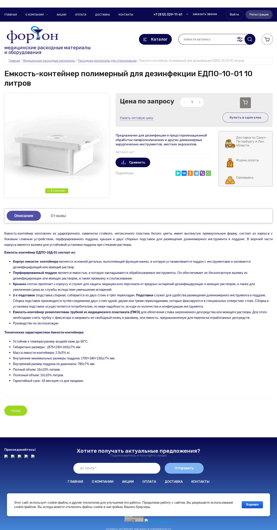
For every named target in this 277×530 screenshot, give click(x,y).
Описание (23, 215)
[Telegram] (196, 173)
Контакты (126, 14)
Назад (16, 411)
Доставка (102, 14)
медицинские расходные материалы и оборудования (47, 50)
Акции (61, 14)
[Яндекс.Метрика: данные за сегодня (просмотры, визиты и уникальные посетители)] (158, 521)
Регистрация (259, 14)
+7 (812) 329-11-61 (167, 14)
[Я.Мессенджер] (178, 173)
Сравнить (137, 162)
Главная (10, 14)
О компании (35, 14)
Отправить (184, 468)
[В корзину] (245, 102)
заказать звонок (205, 14)
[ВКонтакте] (184, 173)
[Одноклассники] (190, 173)
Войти (234, 14)
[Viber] (202, 173)
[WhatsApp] (208, 173)
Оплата (80, 14)
